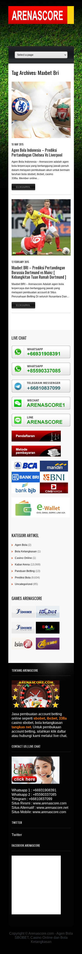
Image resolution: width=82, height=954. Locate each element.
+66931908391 (44, 790)
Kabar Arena (22, 564)
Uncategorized (23, 584)
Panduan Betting (25, 571)
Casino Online (23, 558)
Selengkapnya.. (23, 187)
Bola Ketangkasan (26, 551)
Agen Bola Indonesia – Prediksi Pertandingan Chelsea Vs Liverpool (37, 152)
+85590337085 (44, 794)
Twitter (17, 835)
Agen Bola (21, 544)
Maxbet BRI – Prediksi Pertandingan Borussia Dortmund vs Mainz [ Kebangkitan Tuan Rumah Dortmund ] (39, 272)
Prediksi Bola (23, 577)
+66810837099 (40, 799)
